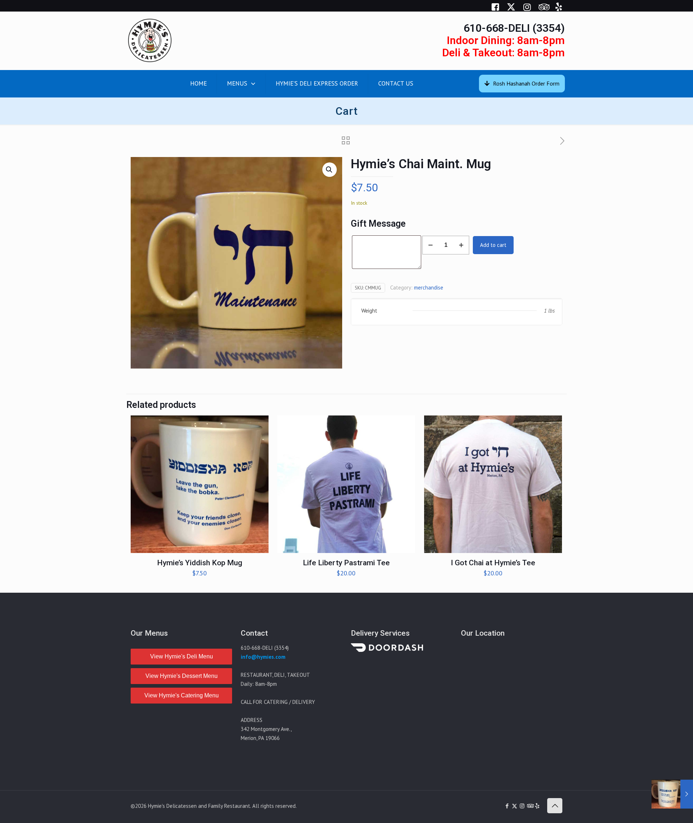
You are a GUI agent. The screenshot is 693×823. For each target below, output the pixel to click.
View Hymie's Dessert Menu (181, 676)
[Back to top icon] (554, 805)
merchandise (428, 287)
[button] (329, 169)
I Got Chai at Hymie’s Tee (493, 562)
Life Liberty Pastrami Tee (346, 562)
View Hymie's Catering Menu (181, 695)
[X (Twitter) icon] (514, 805)
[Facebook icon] (507, 805)
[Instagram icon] (522, 805)
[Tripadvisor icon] (529, 805)
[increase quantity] (461, 245)
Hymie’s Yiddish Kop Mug (199, 562)
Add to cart (493, 244)
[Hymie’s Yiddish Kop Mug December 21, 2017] (672, 794)
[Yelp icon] (537, 805)
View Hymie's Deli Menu (181, 656)
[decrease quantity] (430, 245)
